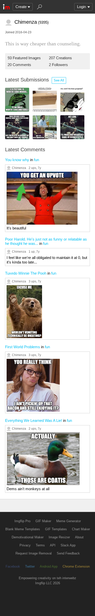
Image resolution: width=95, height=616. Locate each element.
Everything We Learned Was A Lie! (33, 420)
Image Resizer (59, 537)
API (52, 545)
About (79, 537)
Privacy (25, 545)
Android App (49, 566)
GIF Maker (43, 521)
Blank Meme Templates (22, 529)
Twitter (30, 566)
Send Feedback (68, 553)
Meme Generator (68, 521)
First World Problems (22, 347)
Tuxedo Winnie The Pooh (25, 273)
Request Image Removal (33, 553)
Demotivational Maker (28, 537)
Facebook (13, 566)
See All (59, 80)
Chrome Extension (76, 566)
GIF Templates (56, 529)
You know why (17, 160)
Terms (40, 545)
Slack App (68, 545)
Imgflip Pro (22, 521)
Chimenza (19, 167)
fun (36, 160)
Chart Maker (81, 529)
